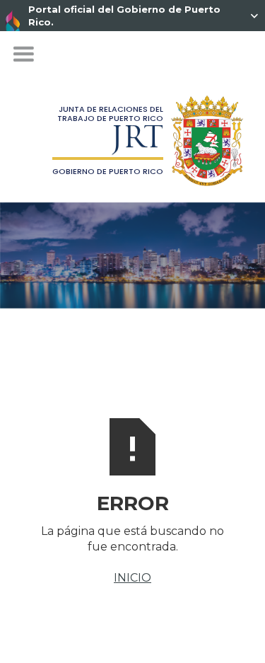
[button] (23, 54)
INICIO (132, 577)
